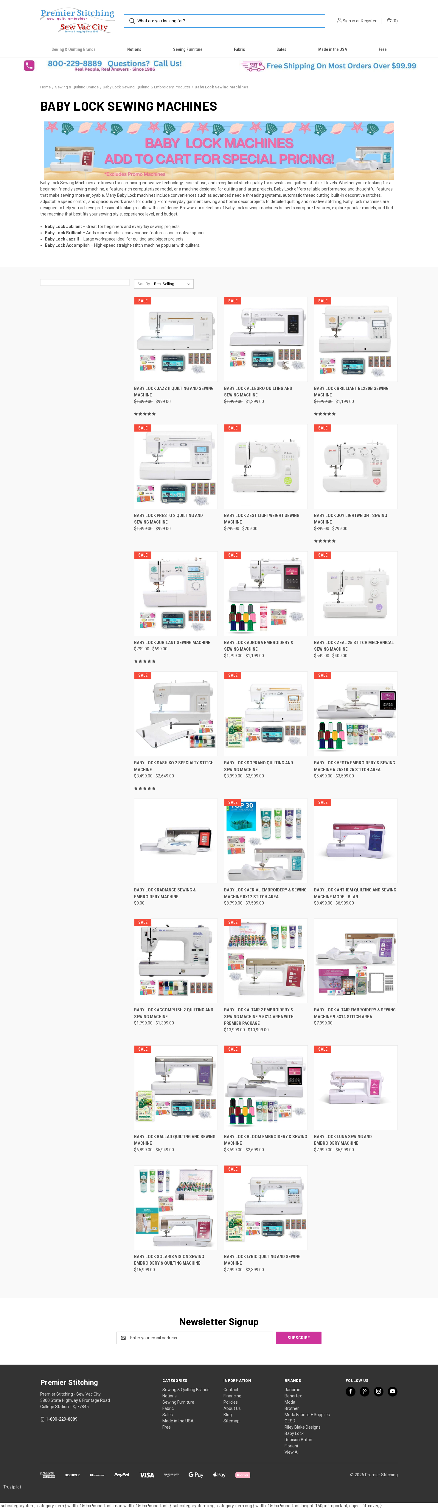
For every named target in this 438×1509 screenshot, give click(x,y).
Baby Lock (294, 1433)
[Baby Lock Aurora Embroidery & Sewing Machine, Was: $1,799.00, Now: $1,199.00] (266, 593)
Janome (292, 1389)
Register (369, 20)
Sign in (349, 20)
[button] (109, 65)
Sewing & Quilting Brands (74, 49)
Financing (232, 1396)
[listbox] (173, 283)
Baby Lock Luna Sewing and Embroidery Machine (343, 1140)
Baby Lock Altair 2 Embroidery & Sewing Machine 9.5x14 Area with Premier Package (258, 1016)
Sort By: (144, 284)
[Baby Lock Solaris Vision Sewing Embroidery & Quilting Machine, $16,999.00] (176, 1207)
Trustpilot (12, 1487)
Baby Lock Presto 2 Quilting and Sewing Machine (168, 519)
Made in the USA (332, 49)
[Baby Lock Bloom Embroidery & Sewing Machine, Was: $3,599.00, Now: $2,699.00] (266, 1087)
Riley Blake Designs (303, 1427)
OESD (290, 1421)
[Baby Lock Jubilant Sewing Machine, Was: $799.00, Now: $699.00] (176, 593)
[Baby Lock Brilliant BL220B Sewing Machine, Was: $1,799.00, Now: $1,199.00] (356, 339)
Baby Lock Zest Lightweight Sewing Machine (261, 519)
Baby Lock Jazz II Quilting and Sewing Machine (174, 392)
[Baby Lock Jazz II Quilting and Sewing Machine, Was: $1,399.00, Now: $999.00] (176, 339)
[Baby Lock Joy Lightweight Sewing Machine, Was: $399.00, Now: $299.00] (356, 466)
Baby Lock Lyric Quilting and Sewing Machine (262, 1260)
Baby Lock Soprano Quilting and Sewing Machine (258, 766)
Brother (292, 1408)
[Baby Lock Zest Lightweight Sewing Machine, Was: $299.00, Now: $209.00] (266, 466)
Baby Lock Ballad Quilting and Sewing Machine (174, 1140)
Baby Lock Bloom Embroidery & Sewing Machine (265, 1140)
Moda (290, 1402)
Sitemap (231, 1421)
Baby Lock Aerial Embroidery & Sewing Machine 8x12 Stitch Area (265, 893)
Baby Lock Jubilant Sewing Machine (172, 642)
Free (382, 49)
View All (292, 1452)
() (395, 20)
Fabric (239, 49)
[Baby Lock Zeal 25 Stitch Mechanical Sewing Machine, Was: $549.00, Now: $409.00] (356, 593)
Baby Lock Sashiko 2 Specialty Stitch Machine (174, 766)
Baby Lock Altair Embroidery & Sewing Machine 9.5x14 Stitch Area (355, 1013)
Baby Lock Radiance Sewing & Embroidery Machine (165, 893)
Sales (281, 49)
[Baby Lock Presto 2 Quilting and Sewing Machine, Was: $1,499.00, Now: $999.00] (176, 466)
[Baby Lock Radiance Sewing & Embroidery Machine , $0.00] (176, 841)
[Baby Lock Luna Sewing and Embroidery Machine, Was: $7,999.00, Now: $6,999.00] (356, 1087)
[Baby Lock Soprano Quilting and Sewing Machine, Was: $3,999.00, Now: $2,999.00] (266, 714)
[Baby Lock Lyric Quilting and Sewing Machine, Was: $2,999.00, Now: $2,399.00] (266, 1207)
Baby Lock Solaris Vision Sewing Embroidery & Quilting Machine (169, 1260)
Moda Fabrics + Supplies (307, 1414)
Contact (230, 1389)
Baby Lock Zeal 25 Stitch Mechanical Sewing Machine (354, 646)
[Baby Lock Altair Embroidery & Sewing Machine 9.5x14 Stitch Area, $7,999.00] (356, 961)
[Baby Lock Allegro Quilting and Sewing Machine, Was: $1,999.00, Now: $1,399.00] (266, 339)
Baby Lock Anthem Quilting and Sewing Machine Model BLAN (355, 893)
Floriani (291, 1446)
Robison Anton (298, 1439)
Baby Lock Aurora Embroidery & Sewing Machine (258, 646)
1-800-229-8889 (61, 1419)
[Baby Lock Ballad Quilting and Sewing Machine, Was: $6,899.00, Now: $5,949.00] (176, 1087)
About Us (232, 1408)
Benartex (293, 1396)
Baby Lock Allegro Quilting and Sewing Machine (258, 392)
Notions (134, 49)
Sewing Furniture (187, 49)
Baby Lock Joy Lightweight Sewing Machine (350, 519)
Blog (227, 1414)
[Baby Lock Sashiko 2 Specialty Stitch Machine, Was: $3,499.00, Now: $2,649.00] (176, 714)
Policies (230, 1402)
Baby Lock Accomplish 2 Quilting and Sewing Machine (173, 1013)
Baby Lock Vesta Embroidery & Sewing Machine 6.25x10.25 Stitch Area (354, 766)
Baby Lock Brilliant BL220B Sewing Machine (351, 392)
